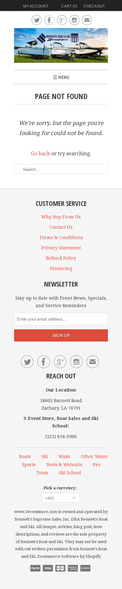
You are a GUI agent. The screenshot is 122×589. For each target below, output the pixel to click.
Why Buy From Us (61, 216)
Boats (25, 456)
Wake (64, 456)
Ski (44, 456)
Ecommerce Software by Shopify (69, 556)
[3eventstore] (61, 46)
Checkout (94, 6)
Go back (40, 154)
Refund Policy (61, 258)
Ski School (70, 472)
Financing (61, 268)
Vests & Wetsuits (64, 464)
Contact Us (61, 227)
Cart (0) (69, 6)
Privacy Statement (61, 247)
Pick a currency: (61, 488)
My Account (35, 6)
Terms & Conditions (61, 237)
